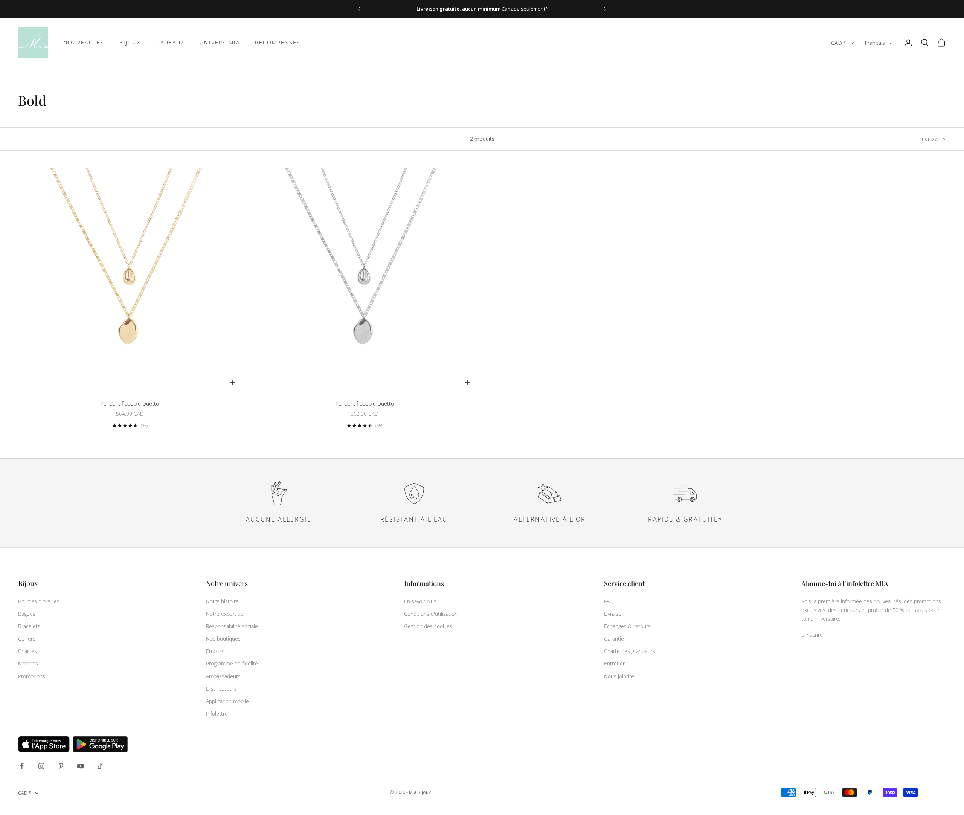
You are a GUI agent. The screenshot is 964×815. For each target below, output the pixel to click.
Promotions (31, 676)
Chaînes (27, 651)
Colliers (26, 638)
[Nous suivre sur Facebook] (22, 766)
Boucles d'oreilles (38, 601)
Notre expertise (224, 613)
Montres (28, 663)
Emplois (215, 651)
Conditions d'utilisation (431, 613)
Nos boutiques (223, 638)
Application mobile (227, 701)
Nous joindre (619, 676)
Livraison (614, 613)
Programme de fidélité (232, 663)
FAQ (609, 601)
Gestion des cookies (428, 626)
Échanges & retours (627, 626)
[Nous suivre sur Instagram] (41, 766)
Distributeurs (221, 688)
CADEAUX (170, 42)
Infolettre (217, 713)
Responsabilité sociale (232, 626)
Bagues (26, 613)
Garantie (614, 638)
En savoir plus (420, 601)
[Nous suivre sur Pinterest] (61, 766)
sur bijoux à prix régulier (502, 8)
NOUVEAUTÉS (83, 42)
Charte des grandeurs (629, 651)
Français (875, 42)
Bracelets (29, 626)
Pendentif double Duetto (130, 403)
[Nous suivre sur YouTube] (80, 766)
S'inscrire (812, 634)
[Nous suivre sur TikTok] (100, 766)
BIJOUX (130, 42)
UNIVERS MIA (220, 42)
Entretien (615, 663)
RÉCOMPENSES (277, 42)
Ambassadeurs (223, 676)
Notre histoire (222, 601)
